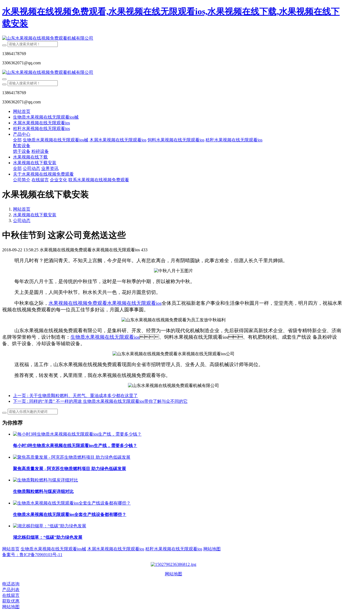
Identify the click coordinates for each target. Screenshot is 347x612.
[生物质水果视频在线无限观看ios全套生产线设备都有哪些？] (72, 503)
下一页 (100, 401)
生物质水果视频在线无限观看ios (105, 337)
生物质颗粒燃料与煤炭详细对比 (43, 491)
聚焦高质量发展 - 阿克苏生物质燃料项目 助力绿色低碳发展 (69, 468)
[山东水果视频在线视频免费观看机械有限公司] (173, 38)
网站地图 (173, 574)
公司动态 (21, 220)
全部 (17, 140)
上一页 (75, 395)
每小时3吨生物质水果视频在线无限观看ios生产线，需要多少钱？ (75, 445)
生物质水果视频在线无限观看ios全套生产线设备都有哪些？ (69, 514)
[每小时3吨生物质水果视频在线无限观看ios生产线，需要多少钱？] (77, 434)
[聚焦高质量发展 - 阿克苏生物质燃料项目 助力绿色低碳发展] (71, 457)
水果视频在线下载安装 (34, 215)
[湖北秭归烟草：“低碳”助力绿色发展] (49, 526)
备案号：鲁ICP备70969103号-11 (32, 554)
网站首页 (21, 111)
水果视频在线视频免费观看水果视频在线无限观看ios (105, 303)
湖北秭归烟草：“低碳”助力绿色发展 (47, 537)
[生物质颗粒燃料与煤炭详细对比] (45, 480)
